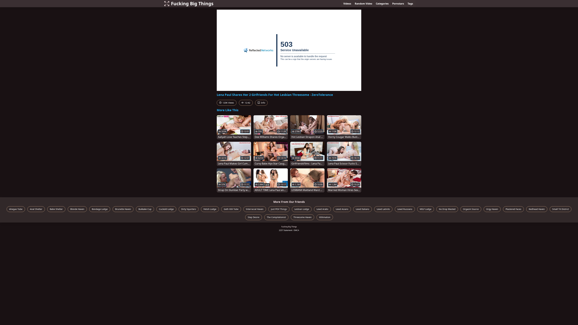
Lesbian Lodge (301, 209)
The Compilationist (276, 217)
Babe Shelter (56, 209)
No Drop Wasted (447, 209)
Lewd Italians (362, 209)
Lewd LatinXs (383, 209)
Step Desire (253, 217)
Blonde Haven (77, 209)
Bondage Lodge (100, 209)
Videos (347, 3)
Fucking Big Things (192, 3)
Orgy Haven (492, 209)
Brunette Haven (123, 209)
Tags (410, 3)
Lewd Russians (404, 209)
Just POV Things (279, 209)
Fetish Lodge (210, 209)
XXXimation (324, 217)
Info (262, 102)
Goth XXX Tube (231, 209)
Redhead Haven (537, 209)
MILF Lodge (425, 209)
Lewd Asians (342, 209)
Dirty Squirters (188, 209)
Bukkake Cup (144, 209)
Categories (382, 3)
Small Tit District (560, 209)
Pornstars (398, 3)
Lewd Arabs (322, 209)
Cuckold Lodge (166, 209)
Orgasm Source (471, 209)
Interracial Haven (254, 209)
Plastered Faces (513, 209)
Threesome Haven (302, 217)
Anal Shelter (36, 209)
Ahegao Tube (15, 209)
